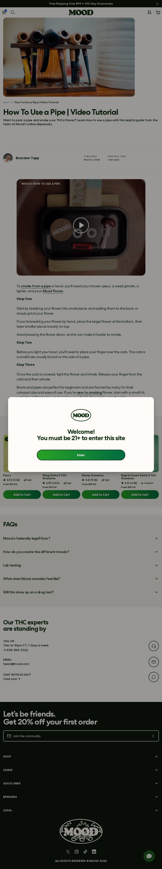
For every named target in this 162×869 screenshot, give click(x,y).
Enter (81, 455)
